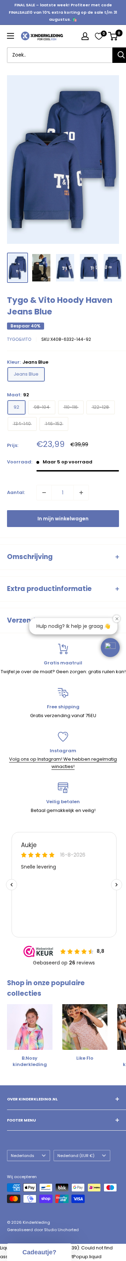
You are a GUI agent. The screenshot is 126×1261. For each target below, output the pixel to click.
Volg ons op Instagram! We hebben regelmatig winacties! (63, 763)
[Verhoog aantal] (81, 492)
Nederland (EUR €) (75, 1155)
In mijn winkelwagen (63, 518)
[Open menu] (10, 36)
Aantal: (16, 492)
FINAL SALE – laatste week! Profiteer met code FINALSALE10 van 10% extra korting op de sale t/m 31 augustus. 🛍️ (63, 12)
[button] (110, 647)
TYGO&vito (19, 339)
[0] (98, 36)
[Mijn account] (85, 36)
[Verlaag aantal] (44, 492)
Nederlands (22, 1155)
